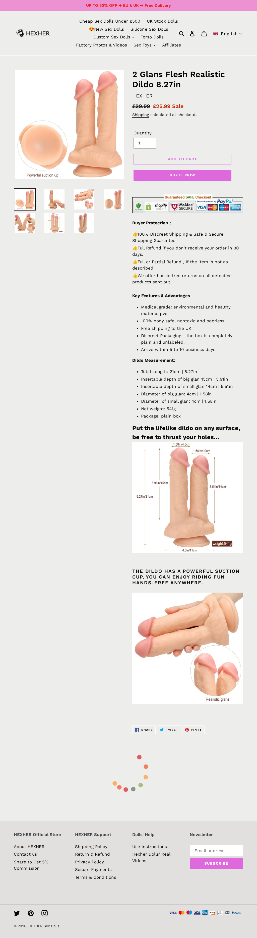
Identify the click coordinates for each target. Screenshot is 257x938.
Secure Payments (93, 869)
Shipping (140, 114)
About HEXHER (29, 846)
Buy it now (183, 175)
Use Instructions (149, 846)
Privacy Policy (89, 861)
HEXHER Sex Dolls (44, 926)
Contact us (25, 854)
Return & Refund (92, 854)
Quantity (143, 132)
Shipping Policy (91, 846)
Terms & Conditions (95, 877)
